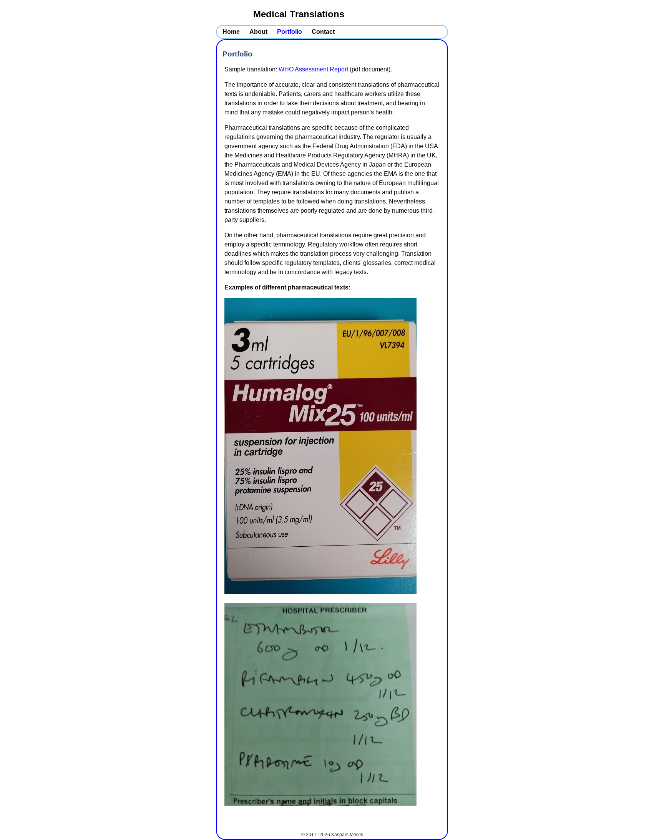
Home (231, 31)
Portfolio (289, 31)
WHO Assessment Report (313, 69)
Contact (323, 31)
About (258, 31)
